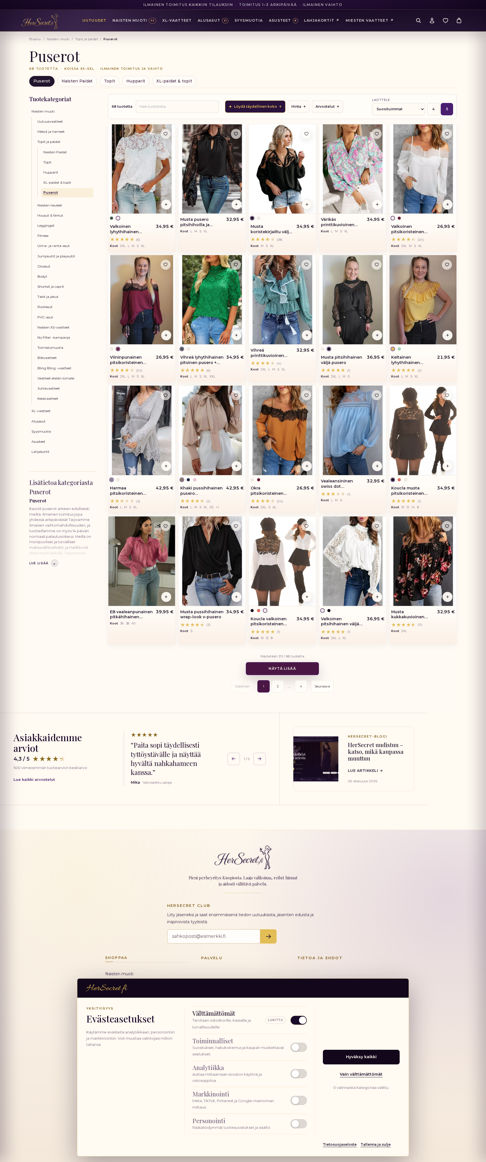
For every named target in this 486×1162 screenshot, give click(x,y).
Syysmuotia (41, 431)
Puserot (41, 81)
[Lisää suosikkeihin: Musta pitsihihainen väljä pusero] (376, 265)
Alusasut (39, 421)
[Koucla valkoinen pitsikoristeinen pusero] (282, 561)
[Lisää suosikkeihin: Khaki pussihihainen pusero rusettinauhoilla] (236, 395)
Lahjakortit (41, 451)
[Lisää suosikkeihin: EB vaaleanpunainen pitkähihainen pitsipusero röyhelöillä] (165, 526)
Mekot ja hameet (51, 131)
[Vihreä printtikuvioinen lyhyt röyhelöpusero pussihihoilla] (282, 300)
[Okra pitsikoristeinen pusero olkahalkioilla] (282, 430)
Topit (109, 81)
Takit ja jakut (47, 297)
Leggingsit (46, 225)
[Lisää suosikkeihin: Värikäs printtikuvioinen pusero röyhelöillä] (376, 134)
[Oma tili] (432, 20)
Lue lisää (43, 563)
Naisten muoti (58, 39)
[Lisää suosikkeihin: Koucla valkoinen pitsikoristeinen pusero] (306, 526)
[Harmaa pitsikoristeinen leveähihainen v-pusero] (141, 430)
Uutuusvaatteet (50, 121)
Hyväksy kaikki (361, 1056)
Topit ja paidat (86, 39)
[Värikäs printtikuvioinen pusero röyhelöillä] (352, 169)
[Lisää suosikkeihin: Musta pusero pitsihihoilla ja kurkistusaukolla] (236, 134)
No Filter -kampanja (53, 337)
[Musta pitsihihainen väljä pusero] (352, 300)
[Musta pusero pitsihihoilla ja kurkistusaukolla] (212, 169)
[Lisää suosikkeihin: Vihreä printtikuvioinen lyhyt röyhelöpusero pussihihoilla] (306, 265)
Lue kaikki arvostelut (34, 779)
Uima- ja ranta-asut (53, 246)
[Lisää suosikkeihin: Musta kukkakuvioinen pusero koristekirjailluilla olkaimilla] (447, 526)
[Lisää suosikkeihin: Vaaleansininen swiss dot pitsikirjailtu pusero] (376, 395)
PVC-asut (45, 317)
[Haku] (418, 20)
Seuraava (322, 686)
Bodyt (42, 276)
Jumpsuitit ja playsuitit (56, 256)
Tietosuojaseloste (340, 1144)
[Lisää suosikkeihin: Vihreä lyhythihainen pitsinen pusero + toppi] (236, 265)
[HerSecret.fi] (39, 21)
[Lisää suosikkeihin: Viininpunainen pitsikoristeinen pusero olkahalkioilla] (165, 265)
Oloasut (43, 266)
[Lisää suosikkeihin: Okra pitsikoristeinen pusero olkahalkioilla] (306, 395)
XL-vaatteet (41, 411)
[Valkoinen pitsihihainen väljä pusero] (352, 561)
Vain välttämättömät (361, 1074)
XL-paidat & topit (174, 81)
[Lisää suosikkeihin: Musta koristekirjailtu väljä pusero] (306, 134)
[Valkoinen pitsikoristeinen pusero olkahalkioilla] (423, 169)
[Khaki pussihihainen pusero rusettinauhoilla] (212, 430)
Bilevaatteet (47, 358)
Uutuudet (94, 20)
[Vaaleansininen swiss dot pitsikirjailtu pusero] (352, 430)
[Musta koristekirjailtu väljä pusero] (282, 169)
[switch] (249, 1047)
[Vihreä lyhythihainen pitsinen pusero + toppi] (212, 300)
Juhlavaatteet (48, 388)
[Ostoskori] (459, 20)
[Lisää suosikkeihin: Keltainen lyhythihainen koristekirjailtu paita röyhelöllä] (447, 265)
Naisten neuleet (49, 205)
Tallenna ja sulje (376, 1144)
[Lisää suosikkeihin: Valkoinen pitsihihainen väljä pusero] (376, 526)
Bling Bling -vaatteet (54, 368)
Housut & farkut (50, 215)
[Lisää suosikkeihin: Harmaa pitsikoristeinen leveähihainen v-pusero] (165, 395)
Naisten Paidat (77, 81)
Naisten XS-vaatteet (53, 327)
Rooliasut (45, 307)
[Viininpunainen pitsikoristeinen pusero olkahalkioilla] (141, 300)
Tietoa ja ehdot (320, 958)
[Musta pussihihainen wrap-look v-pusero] (212, 561)
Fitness (42, 235)
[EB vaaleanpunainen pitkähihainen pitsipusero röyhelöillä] (141, 561)
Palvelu (211, 958)
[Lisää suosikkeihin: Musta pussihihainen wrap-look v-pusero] (236, 526)
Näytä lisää (282, 668)
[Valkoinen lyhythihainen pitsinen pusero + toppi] (141, 169)
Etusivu (35, 39)
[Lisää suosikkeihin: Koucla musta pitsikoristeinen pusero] (447, 395)
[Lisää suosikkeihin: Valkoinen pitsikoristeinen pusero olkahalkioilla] (447, 134)
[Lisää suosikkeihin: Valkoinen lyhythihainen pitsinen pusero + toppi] (165, 134)
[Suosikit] (445, 20)
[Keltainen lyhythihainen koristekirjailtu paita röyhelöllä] (423, 300)
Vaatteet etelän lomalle (55, 378)
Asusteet (38, 441)
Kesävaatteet (47, 398)
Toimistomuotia (50, 347)
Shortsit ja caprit (50, 286)
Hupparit (135, 81)
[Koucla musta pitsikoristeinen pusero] (423, 430)
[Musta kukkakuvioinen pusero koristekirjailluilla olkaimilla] (423, 561)
